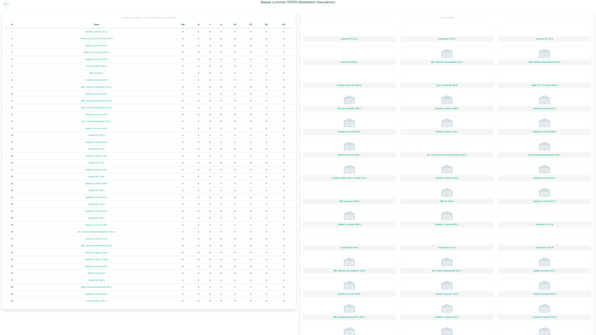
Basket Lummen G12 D (96, 93)
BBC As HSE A (96, 73)
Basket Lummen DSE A (96, 225)
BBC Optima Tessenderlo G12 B (96, 100)
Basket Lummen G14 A (96, 183)
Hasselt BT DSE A (96, 280)
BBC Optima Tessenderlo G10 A (96, 245)
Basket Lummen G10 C (96, 197)
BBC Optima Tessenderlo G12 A (96, 107)
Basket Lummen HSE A (96, 294)
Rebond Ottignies (96, 273)
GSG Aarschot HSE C (96, 300)
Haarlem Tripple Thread (96, 259)
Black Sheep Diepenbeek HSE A (96, 287)
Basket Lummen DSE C (96, 45)
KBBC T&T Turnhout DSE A (96, 52)
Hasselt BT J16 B (96, 176)
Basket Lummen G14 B (96, 80)
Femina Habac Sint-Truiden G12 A (96, 38)
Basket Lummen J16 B (96, 169)
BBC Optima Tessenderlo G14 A (96, 87)
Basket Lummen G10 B (96, 238)
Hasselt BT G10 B (96, 204)
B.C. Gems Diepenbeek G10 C (96, 121)
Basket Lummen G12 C (96, 31)
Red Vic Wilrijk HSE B (96, 66)
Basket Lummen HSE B (96, 59)
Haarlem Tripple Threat (96, 252)
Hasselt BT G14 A (96, 190)
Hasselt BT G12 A (96, 218)
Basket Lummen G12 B (96, 142)
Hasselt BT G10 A (96, 135)
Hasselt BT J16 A (96, 162)
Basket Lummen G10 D (96, 114)
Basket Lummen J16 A (96, 156)
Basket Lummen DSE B (96, 266)
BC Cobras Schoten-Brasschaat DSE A (96, 231)
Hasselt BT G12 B (96, 149)
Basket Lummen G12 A (96, 211)
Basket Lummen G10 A (96, 128)
